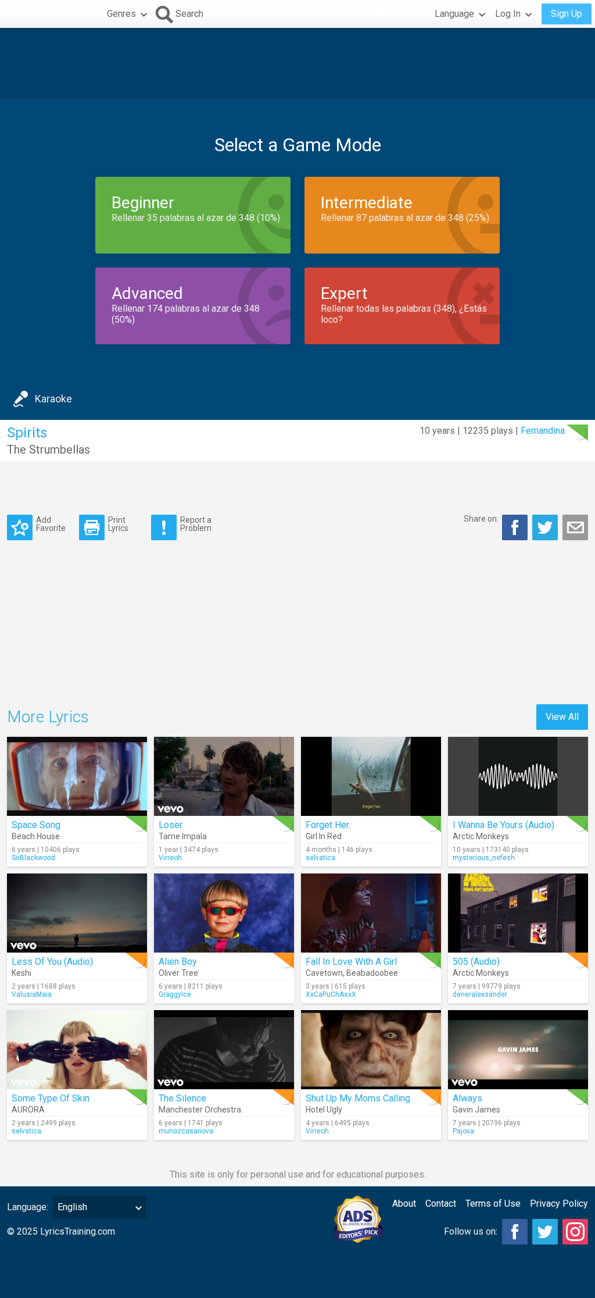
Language (454, 13)
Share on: (481, 519)
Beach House (36, 836)
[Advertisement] (297, 63)
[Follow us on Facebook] (515, 1231)
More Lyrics (48, 716)
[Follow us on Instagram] (575, 1231)
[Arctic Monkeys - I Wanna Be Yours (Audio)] (518, 776)
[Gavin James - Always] (518, 1049)
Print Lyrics (118, 523)
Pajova (463, 1131)
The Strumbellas (48, 450)
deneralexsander (480, 994)
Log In (508, 13)
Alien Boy (178, 961)
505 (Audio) (476, 961)
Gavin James (476, 1109)
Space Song (36, 824)
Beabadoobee (372, 973)
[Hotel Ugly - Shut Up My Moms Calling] (371, 1049)
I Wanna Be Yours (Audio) (503, 824)
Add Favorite (51, 523)
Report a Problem (196, 523)
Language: (27, 1207)
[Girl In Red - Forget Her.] (371, 776)
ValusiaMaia (32, 994)
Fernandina (543, 430)
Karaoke (53, 399)
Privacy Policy (559, 1203)
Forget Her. (328, 824)
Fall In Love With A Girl (351, 961)
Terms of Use (493, 1203)
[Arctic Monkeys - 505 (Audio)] (518, 913)
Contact (440, 1203)
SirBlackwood (33, 858)
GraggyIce (175, 994)
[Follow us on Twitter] (545, 1231)
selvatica (320, 858)
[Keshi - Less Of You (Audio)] (77, 913)
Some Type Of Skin (50, 1098)
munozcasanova (186, 1131)
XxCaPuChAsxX (331, 994)
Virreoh (170, 858)
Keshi (21, 973)
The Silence (182, 1098)
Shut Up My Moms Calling (358, 1098)
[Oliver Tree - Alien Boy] (224, 913)
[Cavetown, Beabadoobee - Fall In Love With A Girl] (371, 913)
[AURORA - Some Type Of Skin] (77, 1049)
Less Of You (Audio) (52, 961)
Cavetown (324, 973)
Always (467, 1098)
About (404, 1203)
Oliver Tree (178, 973)
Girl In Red (324, 836)
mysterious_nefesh (484, 858)
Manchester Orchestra (200, 1109)
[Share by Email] (575, 527)
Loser (170, 824)
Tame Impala (183, 836)
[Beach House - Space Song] (77, 776)
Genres (121, 13)
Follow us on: (470, 1231)
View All (562, 716)
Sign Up (566, 13)
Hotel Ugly (324, 1109)
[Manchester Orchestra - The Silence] (224, 1049)
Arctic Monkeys (481, 836)
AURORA (28, 1109)
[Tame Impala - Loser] (224, 776)
